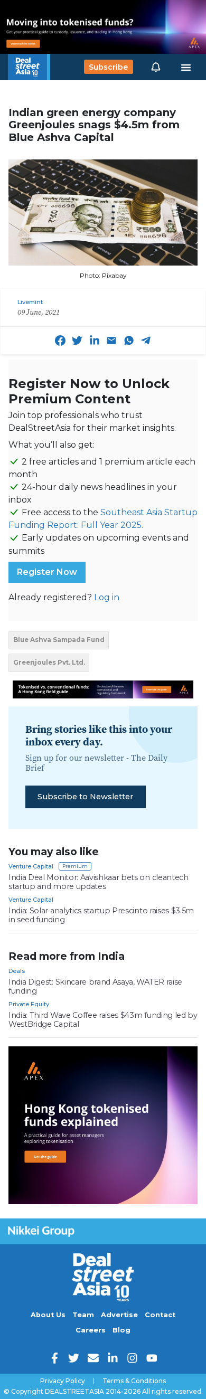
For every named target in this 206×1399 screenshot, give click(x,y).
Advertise (119, 1315)
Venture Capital (30, 866)
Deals (16, 971)
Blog (121, 1330)
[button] (156, 67)
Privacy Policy (62, 1381)
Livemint (30, 302)
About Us (48, 1315)
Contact (160, 1315)
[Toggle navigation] (186, 67)
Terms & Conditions (134, 1381)
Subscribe (108, 67)
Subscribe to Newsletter (85, 796)
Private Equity (28, 1004)
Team (83, 1315)
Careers (91, 1330)
